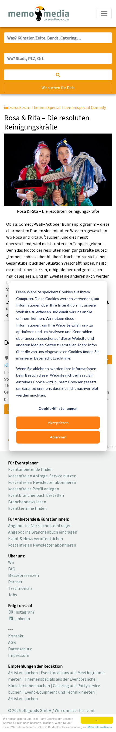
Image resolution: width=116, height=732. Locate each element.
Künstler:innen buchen (29, 685)
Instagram (23, 612)
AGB (12, 642)
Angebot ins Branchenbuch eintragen (42, 532)
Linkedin (21, 618)
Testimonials (20, 588)
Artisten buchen (23, 672)
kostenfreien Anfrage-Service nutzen (42, 475)
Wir (11, 562)
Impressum (18, 655)
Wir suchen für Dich (58, 87)
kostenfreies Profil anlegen (33, 488)
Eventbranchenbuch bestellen (36, 495)
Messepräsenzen (23, 575)
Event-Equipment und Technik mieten (60, 692)
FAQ (11, 568)
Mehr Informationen (100, 727)
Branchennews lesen (27, 501)
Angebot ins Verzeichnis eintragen (39, 525)
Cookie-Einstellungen (58, 408)
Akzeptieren (58, 422)
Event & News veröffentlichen (35, 538)
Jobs (12, 594)
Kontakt (16, 635)
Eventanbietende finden (30, 469)
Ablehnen (58, 437)
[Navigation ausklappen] (104, 13)
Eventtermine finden (27, 508)
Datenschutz (20, 648)
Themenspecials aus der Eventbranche (60, 679)
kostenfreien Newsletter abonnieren (42, 482)
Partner (15, 581)
